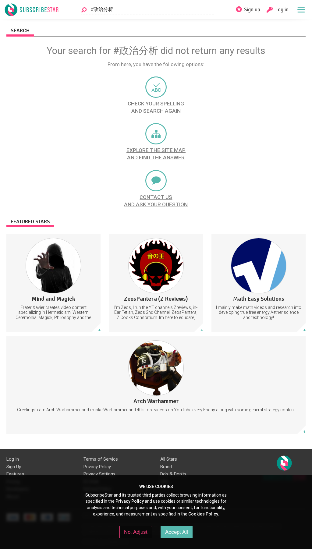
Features (15, 474)
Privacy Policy (97, 466)
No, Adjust (135, 532)
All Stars (168, 459)
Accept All (176, 532)
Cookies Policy (203, 514)
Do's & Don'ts (173, 474)
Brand (166, 466)
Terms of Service (100, 459)
